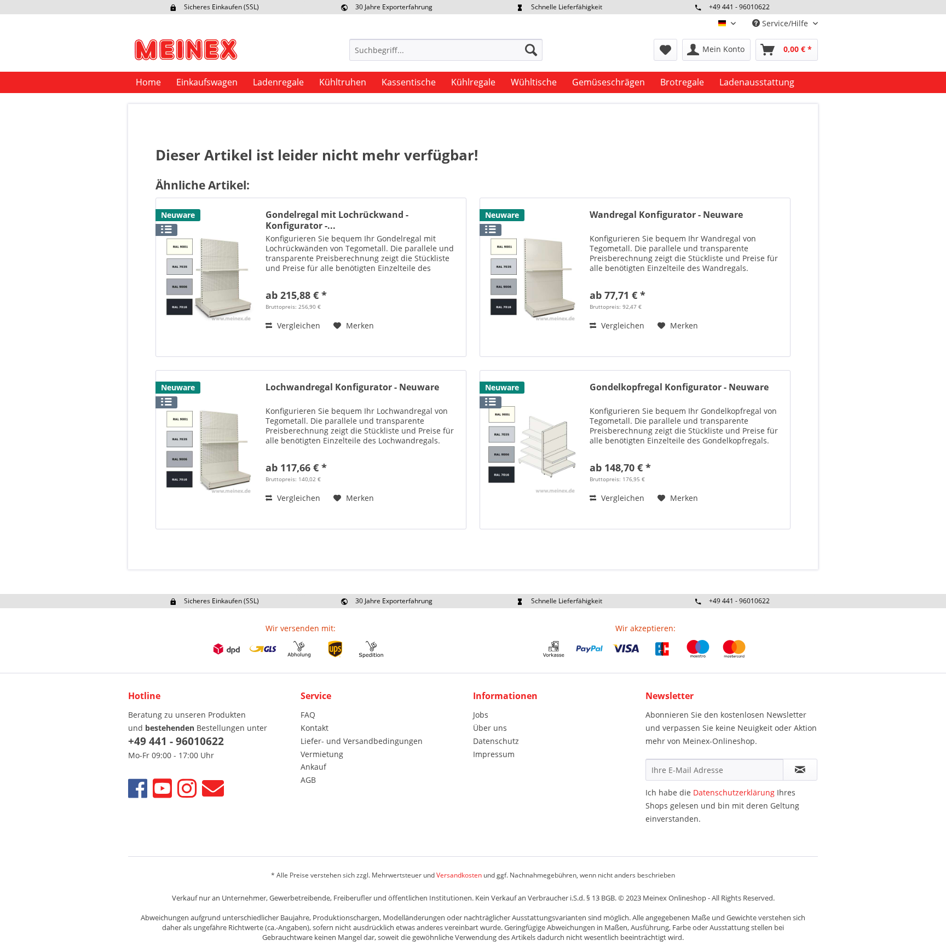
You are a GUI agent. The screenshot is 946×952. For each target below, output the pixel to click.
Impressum (494, 754)
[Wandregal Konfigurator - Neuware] (532, 277)
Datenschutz (496, 741)
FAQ (308, 714)
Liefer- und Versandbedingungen (362, 741)
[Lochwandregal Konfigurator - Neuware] (208, 450)
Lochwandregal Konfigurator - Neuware (352, 387)
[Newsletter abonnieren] (800, 770)
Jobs (480, 714)
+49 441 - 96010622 (739, 6)
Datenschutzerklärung (734, 792)
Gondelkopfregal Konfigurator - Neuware (679, 387)
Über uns (490, 728)
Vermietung (322, 754)
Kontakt (314, 728)
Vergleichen (297, 325)
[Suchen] (531, 50)
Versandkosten (459, 875)
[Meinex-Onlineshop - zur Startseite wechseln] (186, 52)
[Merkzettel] (665, 50)
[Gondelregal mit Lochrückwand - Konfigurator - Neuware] (208, 277)
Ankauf (313, 766)
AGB (308, 780)
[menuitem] (446, 50)
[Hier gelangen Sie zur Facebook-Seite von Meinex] (137, 788)
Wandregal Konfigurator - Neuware (666, 215)
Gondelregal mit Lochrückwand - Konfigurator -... (337, 220)
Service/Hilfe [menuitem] (785, 23)
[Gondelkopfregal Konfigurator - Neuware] (532, 450)
